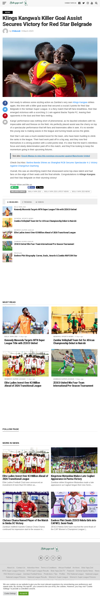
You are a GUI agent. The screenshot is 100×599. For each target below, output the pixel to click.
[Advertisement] (50, 282)
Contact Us (20, 568)
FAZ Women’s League (12, 574)
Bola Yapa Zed (34, 191)
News (97, 571)
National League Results (37, 577)
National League (91, 574)
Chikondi (16, 31)
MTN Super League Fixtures (13, 571)
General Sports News (63, 336)
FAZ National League (75, 574)
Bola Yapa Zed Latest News (56, 191)
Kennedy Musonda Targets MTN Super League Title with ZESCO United (45, 209)
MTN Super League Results (38, 571)
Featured (70, 571)
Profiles (62, 574)
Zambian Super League (63, 379)
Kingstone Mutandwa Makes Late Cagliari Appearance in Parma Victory (73, 477)
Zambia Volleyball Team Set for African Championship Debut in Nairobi (45, 221)
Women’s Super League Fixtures (83, 577)
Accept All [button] (23, 593)
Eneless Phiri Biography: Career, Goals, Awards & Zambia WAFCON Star (45, 255)
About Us (11, 568)
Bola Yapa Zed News (81, 191)
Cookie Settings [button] (10, 593)
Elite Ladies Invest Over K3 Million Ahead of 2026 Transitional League (45, 232)
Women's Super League (15, 379)
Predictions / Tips (50, 574)
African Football (64, 568)
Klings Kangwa (80, 102)
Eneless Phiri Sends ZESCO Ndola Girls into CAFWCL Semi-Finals (73, 522)
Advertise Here (33, 568)
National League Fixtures (16, 577)
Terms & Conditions (49, 568)
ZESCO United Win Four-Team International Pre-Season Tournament (44, 244)
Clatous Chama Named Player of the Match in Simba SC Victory (25, 522)
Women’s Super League (58, 577)
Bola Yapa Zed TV (58, 571)
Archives (76, 568)
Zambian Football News (32, 574)
